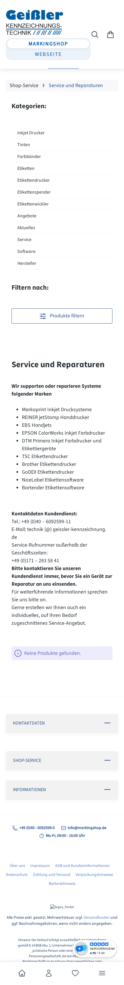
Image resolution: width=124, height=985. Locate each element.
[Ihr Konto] (49, 973)
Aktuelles (26, 228)
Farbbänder (29, 156)
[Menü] (102, 973)
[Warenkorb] (110, 35)
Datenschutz (17, 875)
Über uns (17, 866)
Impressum (40, 866)
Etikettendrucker (33, 180)
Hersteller (26, 263)
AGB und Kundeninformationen (82, 866)
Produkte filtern (66, 315)
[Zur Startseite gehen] (37, 22)
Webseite (48, 54)
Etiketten (26, 168)
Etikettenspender (34, 192)
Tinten (23, 144)
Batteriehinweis (62, 884)
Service (24, 239)
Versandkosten (97, 917)
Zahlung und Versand (51, 875)
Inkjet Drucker (31, 133)
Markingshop (48, 43)
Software (26, 251)
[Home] (22, 973)
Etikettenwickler (33, 204)
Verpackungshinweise (94, 875)
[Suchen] (95, 35)
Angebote (26, 216)
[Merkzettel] (75, 973)
